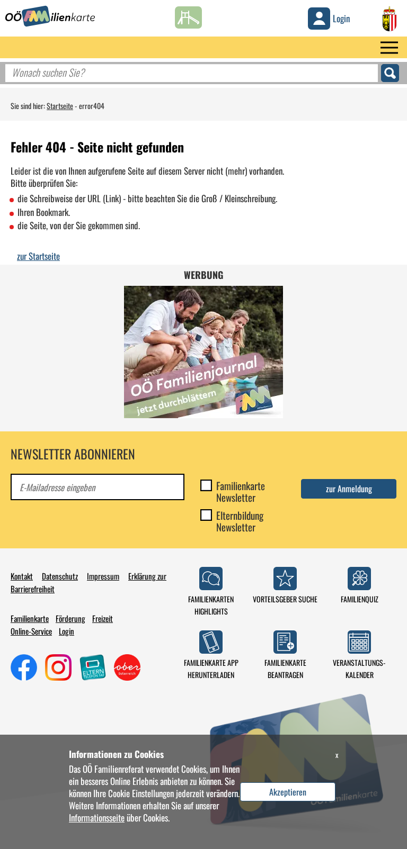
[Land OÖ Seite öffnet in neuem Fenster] (389, 17)
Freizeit (102, 618)
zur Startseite (38, 256)
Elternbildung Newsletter (239, 520)
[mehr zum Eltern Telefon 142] (92, 666)
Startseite (60, 105)
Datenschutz (60, 576)
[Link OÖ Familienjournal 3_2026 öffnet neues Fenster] (203, 352)
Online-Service (31, 631)
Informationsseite (97, 817)
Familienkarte (30, 618)
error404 (91, 105)
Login (66, 631)
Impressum (103, 576)
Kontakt (22, 576)
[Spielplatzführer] (188, 15)
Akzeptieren (287, 791)
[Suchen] (390, 73)
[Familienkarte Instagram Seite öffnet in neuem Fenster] (58, 666)
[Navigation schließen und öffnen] (389, 47)
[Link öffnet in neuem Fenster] (127, 666)
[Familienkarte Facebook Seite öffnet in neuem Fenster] (24, 666)
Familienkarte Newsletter (240, 491)
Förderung (70, 618)
